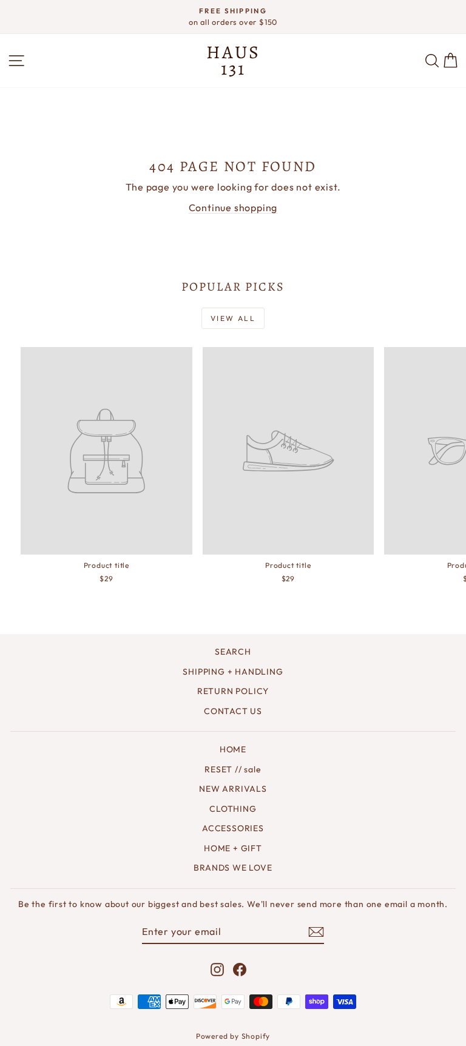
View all (233, 318)
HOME (233, 749)
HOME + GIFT (233, 848)
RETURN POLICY (233, 691)
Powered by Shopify (233, 1036)
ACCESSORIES (233, 828)
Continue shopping (233, 207)
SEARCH (233, 651)
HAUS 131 (233, 60)
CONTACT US (233, 711)
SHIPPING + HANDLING (233, 671)
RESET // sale (232, 769)
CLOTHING (232, 808)
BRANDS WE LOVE (233, 867)
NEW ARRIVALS (233, 788)
